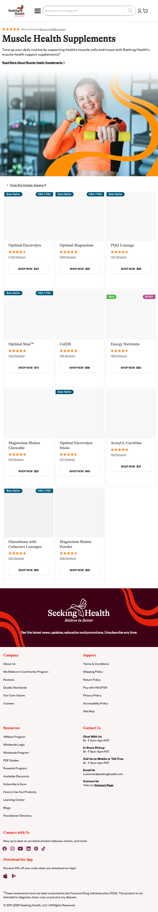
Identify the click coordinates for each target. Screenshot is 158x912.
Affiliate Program (14, 737)
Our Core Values (14, 695)
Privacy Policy (92, 695)
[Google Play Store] (14, 876)
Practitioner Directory (17, 815)
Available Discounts (16, 776)
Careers (8, 703)
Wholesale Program (16, 752)
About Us (9, 664)
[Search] (130, 10)
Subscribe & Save (14, 784)
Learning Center (14, 800)
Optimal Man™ (21, 344)
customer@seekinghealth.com (103, 774)
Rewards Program (15, 768)
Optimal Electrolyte (24, 245)
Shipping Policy (93, 672)
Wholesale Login (14, 744)
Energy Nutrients (125, 344)
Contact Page (103, 785)
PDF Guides (11, 760)
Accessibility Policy (95, 703)
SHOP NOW (28, 268)
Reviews (8, 680)
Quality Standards (15, 687)
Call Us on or (103, 759)
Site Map (89, 711)
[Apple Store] (5, 876)
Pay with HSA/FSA (95, 687)
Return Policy (92, 680)
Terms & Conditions (96, 664)
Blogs (6, 808)
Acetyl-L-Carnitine (126, 443)
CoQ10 (65, 344)
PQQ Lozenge (122, 245)
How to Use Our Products (19, 792)
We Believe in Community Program (25, 672)
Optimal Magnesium (76, 245)
